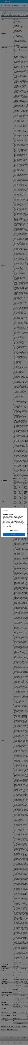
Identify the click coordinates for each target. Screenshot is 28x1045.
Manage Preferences (14, 530)
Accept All (14, 534)
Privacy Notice (8, 526)
